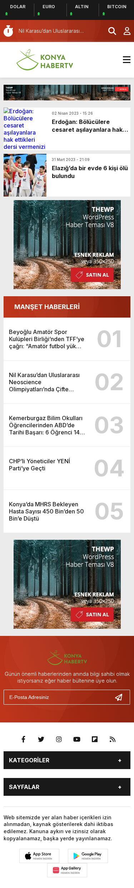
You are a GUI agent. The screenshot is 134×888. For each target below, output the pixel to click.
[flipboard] (94, 739)
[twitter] (41, 739)
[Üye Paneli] (123, 31)
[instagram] (59, 739)
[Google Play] (88, 856)
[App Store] (39, 856)
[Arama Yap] (109, 31)
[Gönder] (121, 697)
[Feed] (112, 739)
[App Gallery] (67, 870)
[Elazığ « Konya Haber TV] (45, 59)
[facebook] (23, 739)
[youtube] (76, 739)
